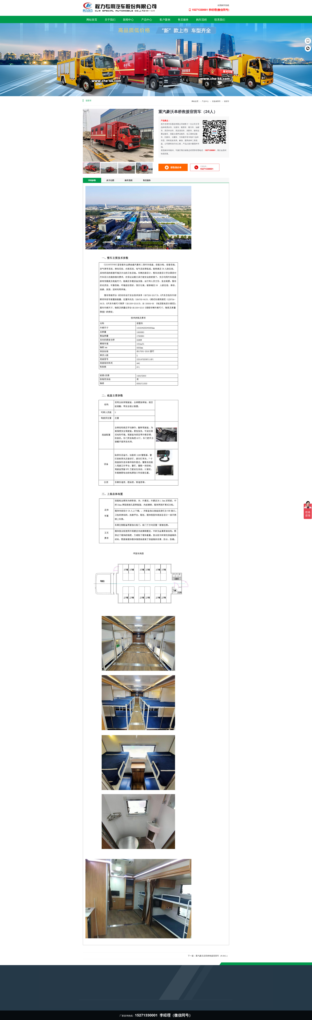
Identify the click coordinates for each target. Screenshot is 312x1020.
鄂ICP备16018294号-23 (148, 1005)
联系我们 (219, 19)
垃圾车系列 (109, 990)
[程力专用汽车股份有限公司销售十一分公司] (120, 7)
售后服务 (183, 19)
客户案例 (165, 19)
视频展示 (82, 1000)
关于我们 (110, 19)
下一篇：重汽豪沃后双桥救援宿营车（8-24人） (208, 955)
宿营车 (226, 101)
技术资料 (82, 996)
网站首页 (91, 19)
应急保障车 (216, 101)
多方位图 (110, 180)
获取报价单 (176, 167)
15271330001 (142, 995)
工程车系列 (109, 1006)
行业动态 (82, 993)
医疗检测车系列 (111, 1003)
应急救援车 (109, 993)
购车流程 (201, 19)
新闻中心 (128, 19)
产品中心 (146, 19)
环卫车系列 (109, 1000)
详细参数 (92, 180)
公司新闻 (82, 990)
